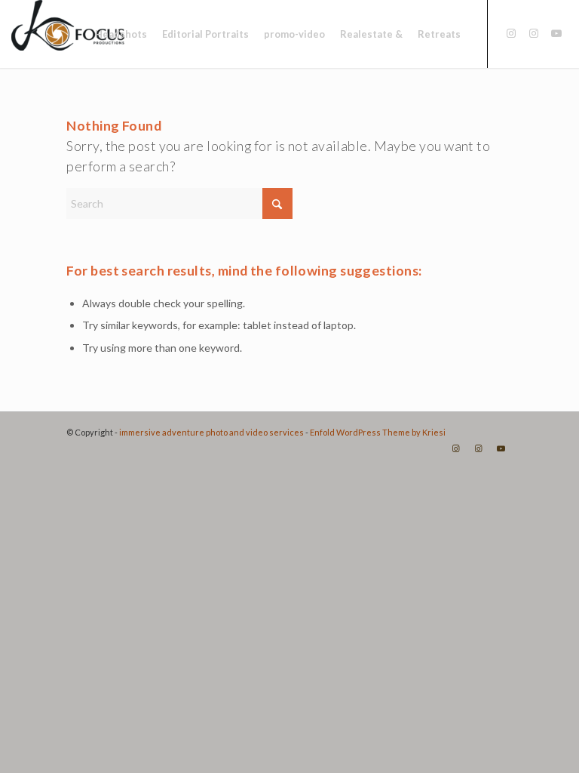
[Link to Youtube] (556, 33)
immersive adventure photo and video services (211, 432)
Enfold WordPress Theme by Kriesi (378, 432)
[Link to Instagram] (511, 33)
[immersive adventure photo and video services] (67, 34)
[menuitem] (121, 34)
